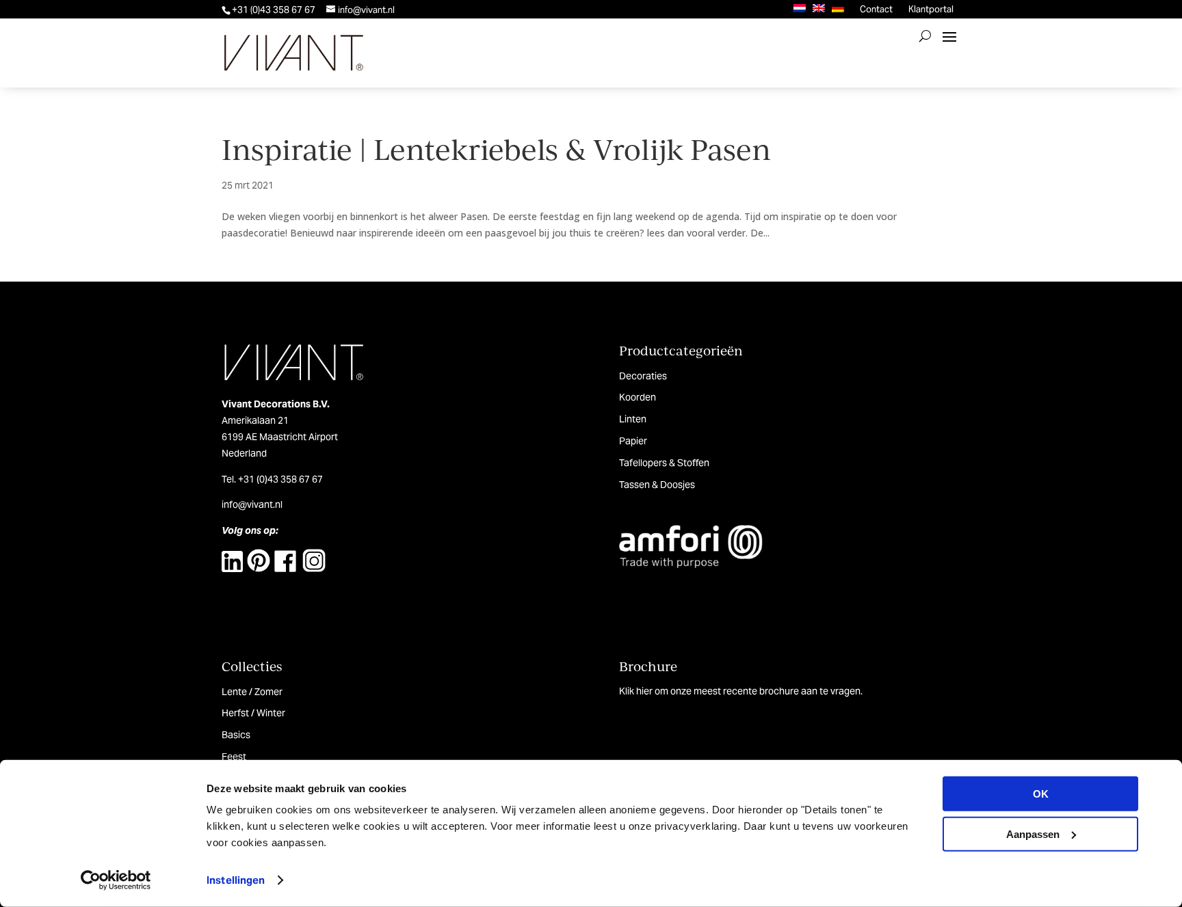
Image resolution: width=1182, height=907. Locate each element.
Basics (236, 735)
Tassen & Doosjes (657, 484)
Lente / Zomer (252, 692)
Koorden (637, 397)
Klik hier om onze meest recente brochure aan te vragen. (741, 691)
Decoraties (643, 376)
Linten (632, 419)
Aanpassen (1033, 833)
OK (1041, 794)
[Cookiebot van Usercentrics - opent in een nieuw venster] (116, 880)
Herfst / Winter (253, 713)
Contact (876, 9)
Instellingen (236, 880)
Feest (234, 756)
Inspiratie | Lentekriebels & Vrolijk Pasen (496, 149)
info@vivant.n (251, 504)
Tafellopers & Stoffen (664, 463)
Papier (633, 441)
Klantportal (931, 9)
